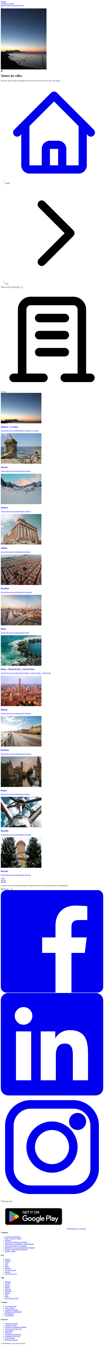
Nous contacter (10, 1308)
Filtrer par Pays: (6, 287)
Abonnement (9, 1331)
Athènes (7, 1293)
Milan (7, 1296)
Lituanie (7, 1272)
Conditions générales (11, 1310)
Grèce (7, 1263)
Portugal (7, 1261)
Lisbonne (8, 1289)
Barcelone (8, 1291)
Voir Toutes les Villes (11, 1298)
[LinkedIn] (52, 1095)
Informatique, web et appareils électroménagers (20, 1248)
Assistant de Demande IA (13, 1334)
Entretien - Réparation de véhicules (16, 1249)
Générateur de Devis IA (12, 1336)
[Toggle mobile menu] (1, 7)
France (7, 1266)
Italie (6, 1265)
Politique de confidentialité (13, 1312)
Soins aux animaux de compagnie (15, 1246)
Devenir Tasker (6, 5)
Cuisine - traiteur (10, 1251)
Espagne (7, 1259)
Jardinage (8, 1240)
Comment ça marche (7, 3)
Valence (7, 1285)
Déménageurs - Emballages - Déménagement (19, 1244)
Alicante (7, 1284)
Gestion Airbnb (10, 1338)
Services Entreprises (11, 1340)
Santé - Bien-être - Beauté (13, 1238)
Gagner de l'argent (11, 1325)
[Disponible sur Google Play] (33, 1229)
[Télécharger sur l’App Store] (76, 1229)
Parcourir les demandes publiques (15, 1327)
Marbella (8, 1282)
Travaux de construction (12, 1237)
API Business (9, 1315)
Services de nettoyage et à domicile (16, 1242)
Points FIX (8, 1332)
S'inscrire (21, 5)
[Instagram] (52, 1198)
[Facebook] (52, 992)
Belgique (8, 1268)
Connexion (14, 5)
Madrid (7, 1287)
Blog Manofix (9, 1313)
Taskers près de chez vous (13, 1329)
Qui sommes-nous (10, 1306)
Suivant (3, 880)
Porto (6, 1295)
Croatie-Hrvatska (10, 1270)
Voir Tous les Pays (11, 1274)
